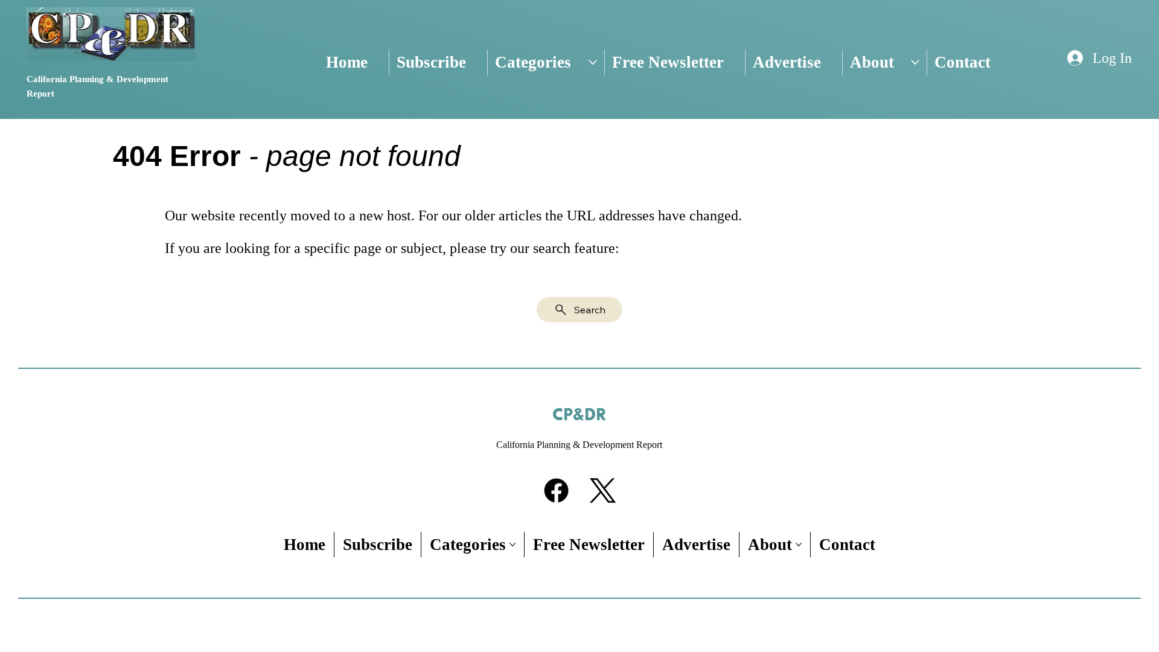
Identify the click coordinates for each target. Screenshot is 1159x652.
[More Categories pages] (593, 62)
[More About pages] (915, 62)
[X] (603, 491)
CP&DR (579, 415)
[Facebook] (556, 491)
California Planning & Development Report (579, 444)
